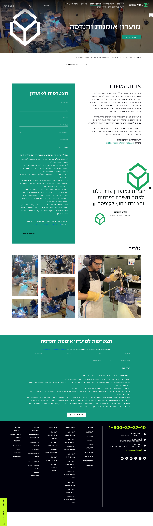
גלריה (85, 64)
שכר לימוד (16, 457)
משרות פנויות (88, 436)
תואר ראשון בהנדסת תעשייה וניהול (69, 464)
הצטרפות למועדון (72, 64)
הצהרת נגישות (88, 456)
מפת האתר (89, 465)
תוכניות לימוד (108, 4)
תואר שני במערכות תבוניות (53, 467)
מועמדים (84, 4)
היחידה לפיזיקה (33, 461)
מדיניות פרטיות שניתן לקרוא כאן (48, 224)
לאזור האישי (9, 6)
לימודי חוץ (35, 449)
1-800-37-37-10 (127, 427)
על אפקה (120, 4)
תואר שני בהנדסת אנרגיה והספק (51, 435)
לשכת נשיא (89, 432)
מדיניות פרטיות (88, 461)
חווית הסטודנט (95, 4)
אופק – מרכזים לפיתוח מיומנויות (15, 438)
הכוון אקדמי (16, 445)
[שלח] (30, 6)
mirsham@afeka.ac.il (133, 450)
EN (23, 6)
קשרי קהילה (101, 7)
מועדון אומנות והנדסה (105, 27)
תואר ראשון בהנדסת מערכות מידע (69, 475)
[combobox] (40, 5)
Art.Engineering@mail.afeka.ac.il (120, 143)
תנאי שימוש (89, 452)
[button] (151, 15)
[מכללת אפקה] (138, 5)
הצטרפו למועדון (131, 37)
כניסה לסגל (89, 440)
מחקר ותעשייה (72, 4)
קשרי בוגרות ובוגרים (116, 7)
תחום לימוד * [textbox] (63, 132)
